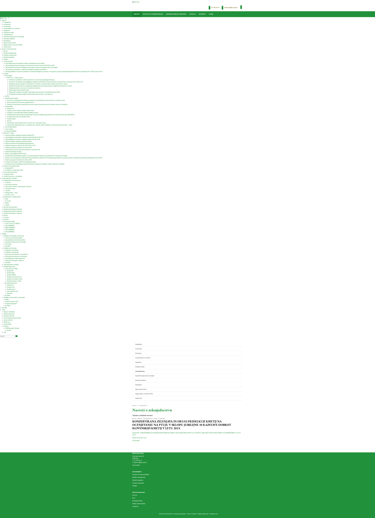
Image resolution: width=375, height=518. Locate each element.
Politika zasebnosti (202, 514)
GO (16, 336)
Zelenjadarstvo (147, 418)
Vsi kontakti (135, 440)
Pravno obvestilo (191, 514)
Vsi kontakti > (136, 465)
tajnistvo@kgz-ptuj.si (231, 7)
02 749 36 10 (215, 7)
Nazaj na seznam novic (139, 438)
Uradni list (135, 506)
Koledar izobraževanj (138, 477)
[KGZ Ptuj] (135, 2)
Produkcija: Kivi (213, 514)
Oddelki (134, 486)
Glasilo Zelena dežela (138, 503)
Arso (133, 498)
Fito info (134, 495)
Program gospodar (138, 483)
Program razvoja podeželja (140, 474)
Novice (134, 418)
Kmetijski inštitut (137, 501)
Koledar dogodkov (137, 480)
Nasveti (140, 418)
